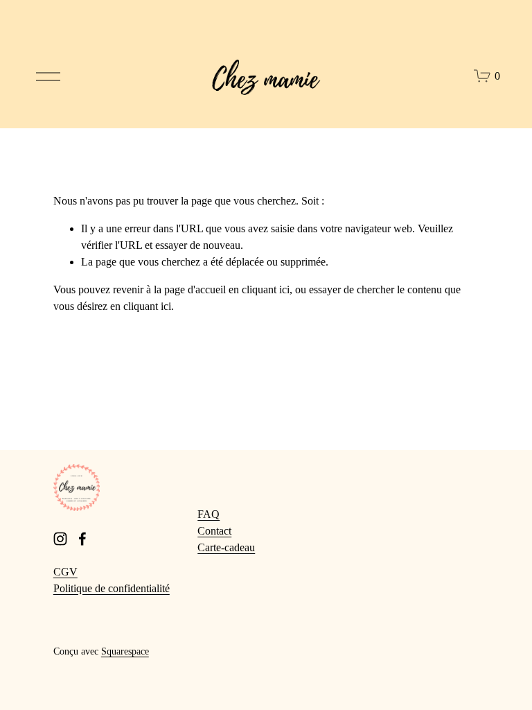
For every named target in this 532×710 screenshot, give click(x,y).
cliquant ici (266, 289)
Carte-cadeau (226, 547)
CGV (65, 572)
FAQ (208, 514)
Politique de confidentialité (111, 588)
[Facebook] (82, 539)
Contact (214, 531)
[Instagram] (60, 539)
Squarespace (125, 651)
